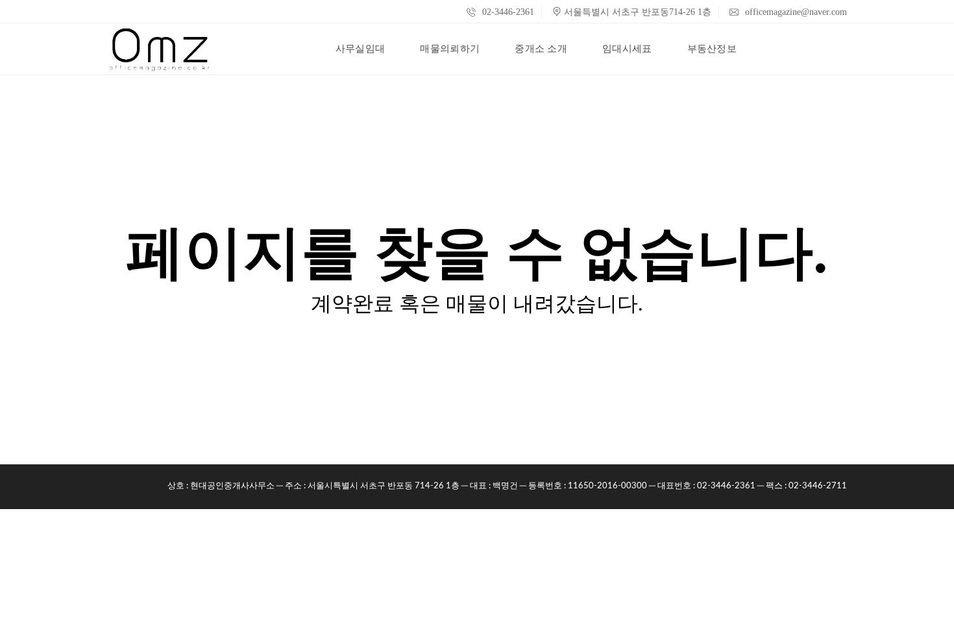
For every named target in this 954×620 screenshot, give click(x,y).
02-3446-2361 (507, 12)
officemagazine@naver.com (794, 12)
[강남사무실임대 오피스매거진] (159, 49)
